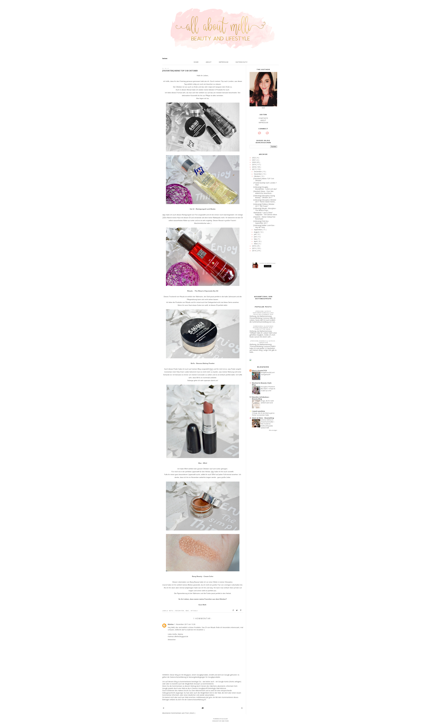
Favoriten (180, 610)
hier (211, 369)
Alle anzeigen (273, 430)
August (257, 232)
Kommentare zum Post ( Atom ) (183, 713)
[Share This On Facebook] (233, 610)
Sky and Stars (224, 721)
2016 (254, 246)
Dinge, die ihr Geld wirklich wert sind (267, 402)
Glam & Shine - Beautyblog (263, 418)
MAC (188, 610)
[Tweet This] (237, 610)
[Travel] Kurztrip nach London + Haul (265, 184)
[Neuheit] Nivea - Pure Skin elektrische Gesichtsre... (263, 192)
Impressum (223, 62)
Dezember (258, 171)
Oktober (257, 176)
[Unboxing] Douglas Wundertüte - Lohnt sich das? (265, 188)
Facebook (263, 133)
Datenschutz (241, 62)
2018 (254, 167)
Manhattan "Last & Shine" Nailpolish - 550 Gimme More (265, 214)
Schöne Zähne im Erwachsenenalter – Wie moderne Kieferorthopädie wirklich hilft (268, 424)
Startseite (263, 118)
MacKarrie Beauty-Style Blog (261, 384)
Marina (171, 624)
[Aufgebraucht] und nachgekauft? (267, 373)
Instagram (267, 133)
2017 (254, 169)
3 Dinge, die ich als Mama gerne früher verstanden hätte (263, 414)
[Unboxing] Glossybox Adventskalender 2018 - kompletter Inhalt (263, 327)
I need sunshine (258, 411)
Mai (255, 239)
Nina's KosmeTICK (259, 370)
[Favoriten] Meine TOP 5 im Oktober (263, 179)
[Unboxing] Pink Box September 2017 (261, 222)
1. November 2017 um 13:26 (184, 624)
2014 (254, 251)
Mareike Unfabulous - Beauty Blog (261, 398)
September (258, 230)
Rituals (194, 610)
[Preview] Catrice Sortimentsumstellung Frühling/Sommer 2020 (263, 312)
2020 (254, 162)
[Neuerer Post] (163, 708)
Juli (255, 234)
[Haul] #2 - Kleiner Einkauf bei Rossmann (264, 218)
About (208, 62)
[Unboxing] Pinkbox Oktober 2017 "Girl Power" (263, 205)
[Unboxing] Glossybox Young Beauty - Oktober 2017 (264, 197)
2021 (254, 160)
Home (196, 62)
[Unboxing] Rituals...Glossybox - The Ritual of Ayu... (265, 209)
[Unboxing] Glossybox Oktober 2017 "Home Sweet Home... (264, 201)
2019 (254, 164)
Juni (255, 237)
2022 (254, 158)
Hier (164, 215)
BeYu (171, 610)
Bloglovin (259, 133)
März (256, 244)
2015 (254, 248)
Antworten (172, 639)
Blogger (225, 719)
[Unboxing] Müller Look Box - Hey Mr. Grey (264, 226)
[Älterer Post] (242, 708)
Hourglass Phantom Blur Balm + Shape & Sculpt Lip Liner (268, 389)
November (258, 174)
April (256, 241)
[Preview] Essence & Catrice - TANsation (263, 341)
